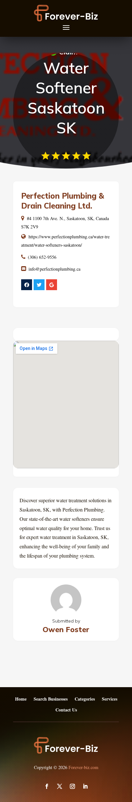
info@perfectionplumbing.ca (54, 269)
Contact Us (66, 710)
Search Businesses (51, 699)
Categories (85, 699)
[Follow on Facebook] (47, 786)
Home (21, 699)
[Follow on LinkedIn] (85, 786)
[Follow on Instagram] (72, 786)
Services (109, 699)
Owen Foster (66, 629)
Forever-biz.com (83, 767)
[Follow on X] (59, 786)
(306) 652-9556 (42, 257)
